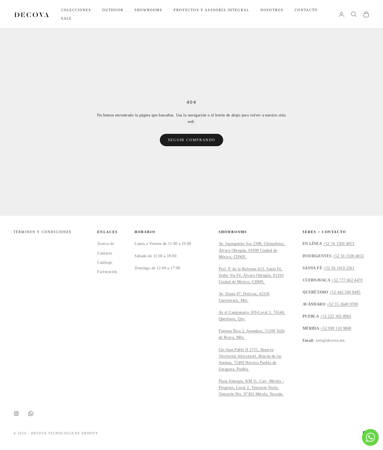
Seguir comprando (191, 140)
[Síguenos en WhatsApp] (31, 413)
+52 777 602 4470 (347, 280)
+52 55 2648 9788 (342, 304)
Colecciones (76, 10)
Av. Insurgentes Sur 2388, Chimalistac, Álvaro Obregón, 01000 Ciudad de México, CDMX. (252, 250)
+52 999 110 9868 (335, 328)
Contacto (306, 10)
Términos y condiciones (42, 232)
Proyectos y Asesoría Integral (211, 10)
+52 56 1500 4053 (338, 244)
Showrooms (148, 10)
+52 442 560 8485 (345, 292)
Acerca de (105, 244)
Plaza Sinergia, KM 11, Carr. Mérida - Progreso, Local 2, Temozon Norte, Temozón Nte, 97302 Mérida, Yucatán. (251, 387)
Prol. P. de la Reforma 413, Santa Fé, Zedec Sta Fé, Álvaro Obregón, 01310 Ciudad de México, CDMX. (251, 275)
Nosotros (271, 10)
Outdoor (112, 10)
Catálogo (104, 262)
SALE (66, 18)
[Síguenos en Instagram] (16, 413)
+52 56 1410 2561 (339, 268)
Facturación (107, 272)
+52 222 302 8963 (335, 316)
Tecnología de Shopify (73, 433)
